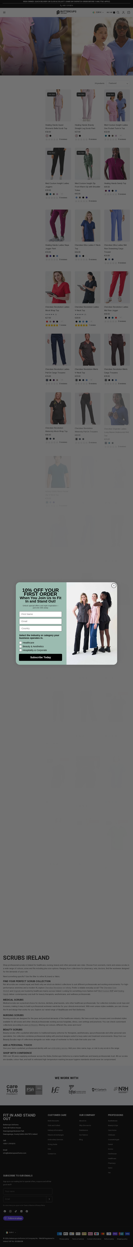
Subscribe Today (40, 657)
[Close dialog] (114, 585)
